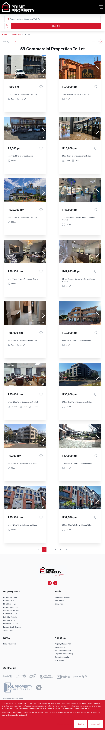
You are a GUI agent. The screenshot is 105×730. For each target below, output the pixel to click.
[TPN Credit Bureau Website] (32, 676)
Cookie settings (64, 724)
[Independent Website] (39, 687)
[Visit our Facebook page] (50, 583)
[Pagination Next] (66, 549)
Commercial (16, 35)
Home (4, 35)
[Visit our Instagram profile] (55, 583)
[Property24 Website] (80, 677)
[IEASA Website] (7, 677)
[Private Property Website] (46, 677)
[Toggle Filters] (7, 26)
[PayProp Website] (63, 677)
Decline (81, 724)
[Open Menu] (100, 7)
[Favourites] (41, 86)
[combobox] (21, 19)
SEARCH (56, 26)
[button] (43, 69)
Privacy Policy (96, 708)
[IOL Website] (18, 687)
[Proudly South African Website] (20, 676)
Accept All (95, 724)
